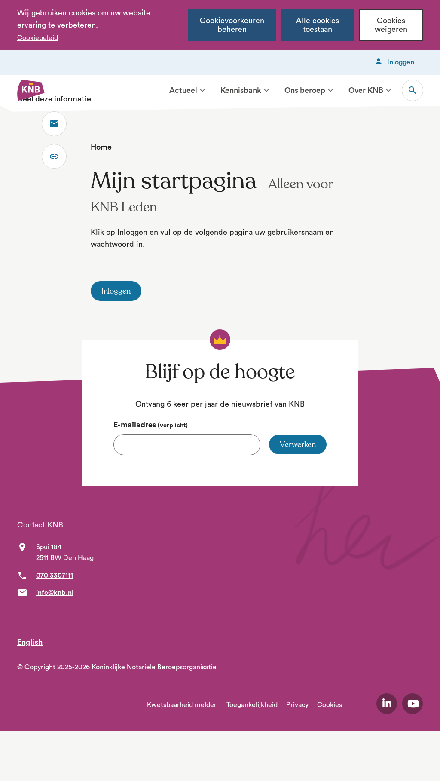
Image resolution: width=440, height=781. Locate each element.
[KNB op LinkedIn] (386, 703)
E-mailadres (150, 425)
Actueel (183, 90)
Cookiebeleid (37, 37)
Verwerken (298, 444)
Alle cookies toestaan (317, 25)
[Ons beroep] (330, 90)
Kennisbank (240, 90)
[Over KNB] (388, 90)
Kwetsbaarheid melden (182, 704)
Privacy (297, 704)
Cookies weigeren (391, 25)
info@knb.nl (54, 592)
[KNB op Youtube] (412, 703)
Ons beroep (304, 90)
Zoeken (412, 90)
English (30, 642)
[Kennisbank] (266, 90)
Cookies (329, 704)
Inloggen (400, 62)
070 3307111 (54, 575)
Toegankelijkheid (252, 704)
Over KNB (365, 90)
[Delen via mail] (54, 124)
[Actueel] (202, 90)
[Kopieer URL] (54, 156)
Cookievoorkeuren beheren (232, 25)
